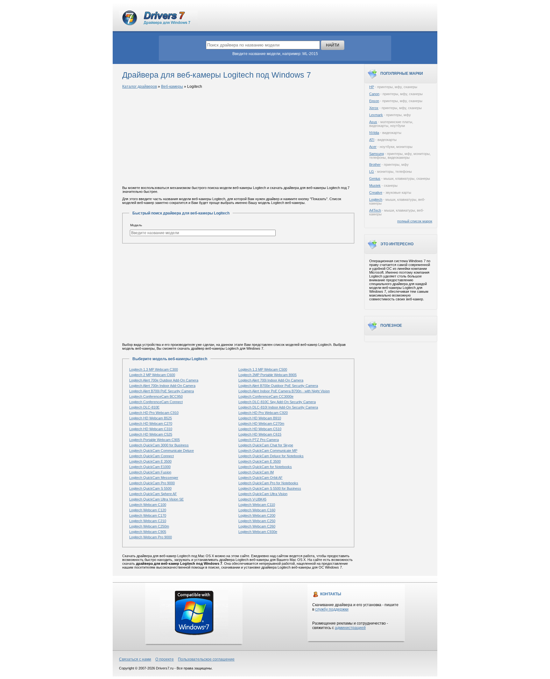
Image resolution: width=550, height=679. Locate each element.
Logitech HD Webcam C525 (150, 434)
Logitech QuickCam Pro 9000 (152, 483)
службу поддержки (332, 609)
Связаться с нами (135, 659)
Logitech (375, 199)
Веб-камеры (172, 86)
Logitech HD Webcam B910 (259, 418)
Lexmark (376, 115)
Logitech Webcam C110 (256, 505)
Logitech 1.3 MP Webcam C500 (262, 369)
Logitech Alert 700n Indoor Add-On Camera (162, 386)
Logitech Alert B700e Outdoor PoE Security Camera (278, 386)
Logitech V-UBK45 (252, 499)
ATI (371, 140)
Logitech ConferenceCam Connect (156, 402)
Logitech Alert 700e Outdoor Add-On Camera (163, 380)
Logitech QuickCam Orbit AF (260, 478)
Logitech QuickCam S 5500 (150, 488)
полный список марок (414, 221)
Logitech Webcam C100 (147, 505)
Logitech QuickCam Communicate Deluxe (161, 450)
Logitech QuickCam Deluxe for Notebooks (271, 456)
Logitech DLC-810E (144, 407)
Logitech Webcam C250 (256, 521)
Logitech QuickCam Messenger (153, 478)
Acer (373, 147)
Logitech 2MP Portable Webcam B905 (267, 375)
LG (371, 171)
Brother (375, 164)
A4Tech (375, 210)
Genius (374, 178)
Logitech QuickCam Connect (151, 456)
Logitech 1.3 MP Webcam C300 (153, 369)
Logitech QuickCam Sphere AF (153, 494)
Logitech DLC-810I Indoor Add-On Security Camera (278, 407)
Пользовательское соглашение (206, 659)
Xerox (373, 108)
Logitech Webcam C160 (256, 510)
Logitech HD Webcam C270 (150, 423)
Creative (375, 192)
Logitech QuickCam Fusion (150, 472)
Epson (374, 101)
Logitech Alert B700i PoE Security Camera (161, 391)
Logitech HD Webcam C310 (150, 429)
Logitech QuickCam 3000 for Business (159, 445)
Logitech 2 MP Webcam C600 (152, 375)
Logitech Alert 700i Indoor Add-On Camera (270, 380)
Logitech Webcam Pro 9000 (150, 537)
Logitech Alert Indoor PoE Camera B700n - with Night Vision (284, 391)
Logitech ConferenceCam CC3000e (265, 396)
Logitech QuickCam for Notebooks (265, 467)
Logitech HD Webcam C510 (259, 429)
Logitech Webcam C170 (147, 515)
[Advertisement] (238, 137)
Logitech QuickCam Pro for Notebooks (268, 483)
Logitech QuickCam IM (256, 472)
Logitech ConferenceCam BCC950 (156, 396)
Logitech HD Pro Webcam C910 (154, 413)
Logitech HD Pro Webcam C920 (263, 413)
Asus (373, 122)
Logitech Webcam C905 (147, 532)
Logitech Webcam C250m (149, 526)
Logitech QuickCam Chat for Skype (265, 445)
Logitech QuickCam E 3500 (150, 461)
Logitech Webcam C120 (147, 510)
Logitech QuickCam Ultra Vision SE (156, 499)
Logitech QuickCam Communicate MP (267, 450)
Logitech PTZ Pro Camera (258, 440)
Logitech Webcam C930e (257, 532)
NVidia (374, 133)
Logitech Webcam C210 (147, 521)
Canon (374, 94)
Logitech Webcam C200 (256, 515)
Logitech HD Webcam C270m (261, 423)
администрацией (350, 628)
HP (371, 87)
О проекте (164, 659)
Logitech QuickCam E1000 (150, 467)
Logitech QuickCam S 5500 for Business (269, 488)
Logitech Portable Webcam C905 (154, 440)
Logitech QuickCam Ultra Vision (262, 494)
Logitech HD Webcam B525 (150, 418)
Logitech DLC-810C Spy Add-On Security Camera (277, 402)
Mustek (375, 185)
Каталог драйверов (139, 86)
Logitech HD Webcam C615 (259, 434)
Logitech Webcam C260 (256, 526)
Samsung (376, 154)
